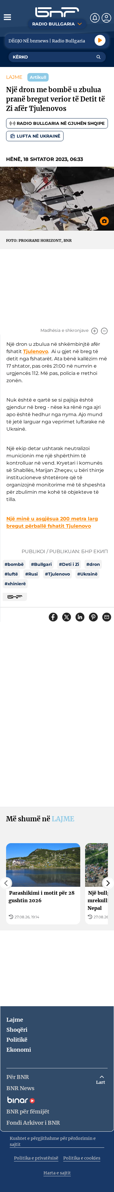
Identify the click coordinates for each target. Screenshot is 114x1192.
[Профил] (106, 18)
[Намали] (104, 331)
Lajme (14, 1019)
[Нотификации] (95, 18)
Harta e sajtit (57, 1173)
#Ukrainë (87, 574)
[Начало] (57, 12)
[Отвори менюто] (7, 17)
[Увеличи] (94, 331)
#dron (93, 564)
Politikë (16, 1039)
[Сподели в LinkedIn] (80, 617)
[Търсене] (98, 57)
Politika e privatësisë (36, 1158)
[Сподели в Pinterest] (93, 617)
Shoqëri (16, 1029)
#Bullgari (41, 564)
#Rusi (31, 574)
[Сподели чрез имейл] (107, 617)
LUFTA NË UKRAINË (38, 136)
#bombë (14, 564)
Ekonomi (18, 1049)
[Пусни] (100, 40)
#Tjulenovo (57, 574)
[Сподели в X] (66, 617)
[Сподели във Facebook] (53, 617)
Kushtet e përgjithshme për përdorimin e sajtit (53, 1141)
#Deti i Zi (69, 564)
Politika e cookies (81, 1158)
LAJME (14, 77)
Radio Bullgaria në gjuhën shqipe (61, 123)
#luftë (11, 574)
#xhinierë (15, 583)
